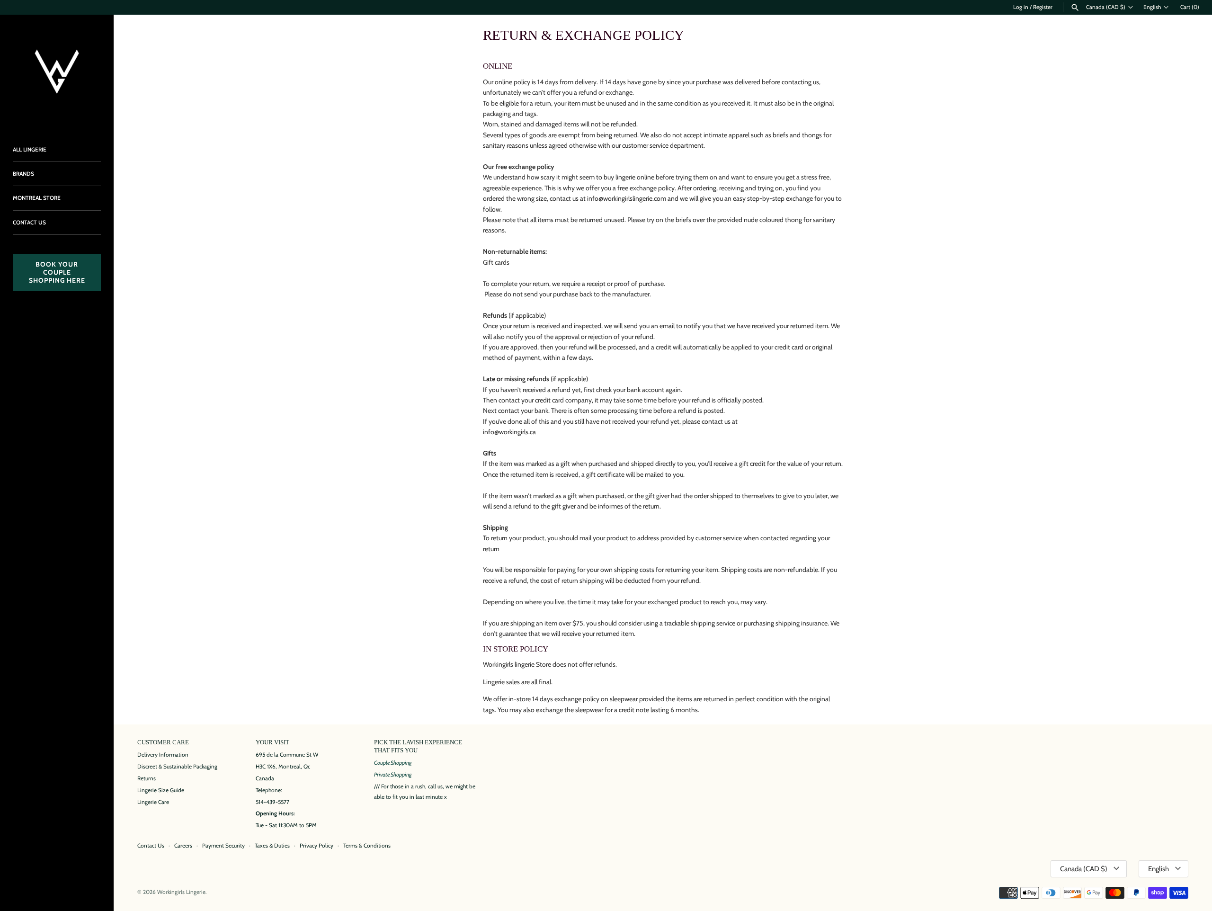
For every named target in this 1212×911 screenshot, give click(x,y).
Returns (146, 778)
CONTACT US (29, 222)
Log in (1020, 7)
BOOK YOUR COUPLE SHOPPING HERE (57, 272)
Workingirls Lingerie (181, 892)
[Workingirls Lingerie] (57, 71)
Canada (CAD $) (1105, 7)
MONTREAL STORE (37, 198)
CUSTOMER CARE (163, 742)
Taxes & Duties (272, 845)
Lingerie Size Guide (160, 790)
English (1152, 7)
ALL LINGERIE (29, 149)
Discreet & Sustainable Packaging (177, 766)
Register (1042, 7)
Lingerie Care (153, 802)
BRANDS (23, 173)
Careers (183, 845)
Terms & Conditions (367, 845)
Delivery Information (162, 754)
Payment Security (223, 845)
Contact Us (150, 845)
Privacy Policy (316, 845)
